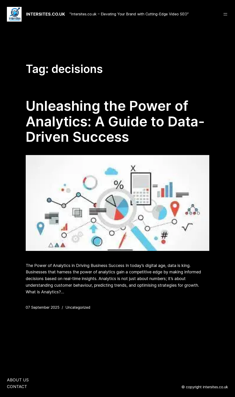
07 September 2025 (42, 307)
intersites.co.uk (45, 14)
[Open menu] (225, 14)
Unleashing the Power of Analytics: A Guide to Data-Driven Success (115, 121)
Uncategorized (77, 307)
